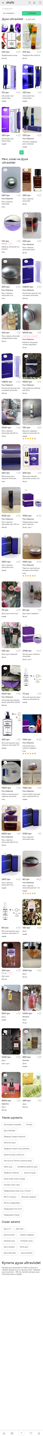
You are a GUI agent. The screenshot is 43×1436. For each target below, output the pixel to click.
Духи (24, 931)
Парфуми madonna (11, 1173)
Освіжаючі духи (26, 1241)
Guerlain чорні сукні (12, 1185)
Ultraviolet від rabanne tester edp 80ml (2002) (11, 701)
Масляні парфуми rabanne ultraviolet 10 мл (30, 432)
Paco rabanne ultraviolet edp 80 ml (10, 432)
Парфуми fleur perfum (31, 55)
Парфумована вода (9, 55)
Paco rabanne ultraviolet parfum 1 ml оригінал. (31, 887)
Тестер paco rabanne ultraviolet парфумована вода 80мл (31, 655)
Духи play (19, 1229)
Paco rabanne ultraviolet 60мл (28, 249)
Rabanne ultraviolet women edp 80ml (29, 343)
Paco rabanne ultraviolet (7, 203)
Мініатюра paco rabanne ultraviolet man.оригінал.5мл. (9, 477)
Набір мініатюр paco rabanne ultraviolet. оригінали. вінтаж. (10, 795)
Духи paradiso (26, 1253)
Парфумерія (8, 9)
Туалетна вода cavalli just (14, 1155)
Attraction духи (10, 1143)
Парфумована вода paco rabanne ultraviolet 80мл (30, 523)
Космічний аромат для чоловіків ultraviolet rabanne (31, 294)
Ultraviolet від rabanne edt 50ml (31, 389)
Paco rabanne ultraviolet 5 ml (7, 294)
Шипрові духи (9, 1241)
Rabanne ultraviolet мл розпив (10, 248)
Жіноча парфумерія (12, 1203)
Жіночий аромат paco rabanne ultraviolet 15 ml (31, 698)
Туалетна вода (30, 1173)
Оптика (29, 1125)
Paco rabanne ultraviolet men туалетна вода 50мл (30, 838)
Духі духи (5, 976)
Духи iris (7, 1229)
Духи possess (9, 1235)
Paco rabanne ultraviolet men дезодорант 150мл (9, 566)
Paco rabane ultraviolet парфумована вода (11, 337)
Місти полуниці (10, 1197)
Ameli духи (24, 1247)
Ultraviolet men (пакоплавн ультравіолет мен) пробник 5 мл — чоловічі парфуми (9, 97)
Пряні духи (8, 1167)
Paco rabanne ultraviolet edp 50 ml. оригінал (10, 841)
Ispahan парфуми (27, 1235)
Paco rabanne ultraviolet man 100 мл (10, 523)
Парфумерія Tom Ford (13, 1209)
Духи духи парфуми (30, 613)
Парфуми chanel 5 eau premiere (17, 1149)
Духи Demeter (9, 1131)
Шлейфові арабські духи (27, 1167)
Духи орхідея (9, 1247)
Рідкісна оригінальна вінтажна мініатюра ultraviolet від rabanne (31, 569)
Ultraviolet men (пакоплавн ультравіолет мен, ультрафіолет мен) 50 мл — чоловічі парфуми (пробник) (31, 97)
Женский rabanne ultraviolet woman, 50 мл (30, 477)
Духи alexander (10, 1253)
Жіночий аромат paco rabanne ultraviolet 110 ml (11, 744)
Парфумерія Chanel (11, 1215)
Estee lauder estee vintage (14, 1179)
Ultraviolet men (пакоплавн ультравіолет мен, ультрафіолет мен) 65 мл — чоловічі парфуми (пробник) (11, 140)
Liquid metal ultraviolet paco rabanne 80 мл (31, 795)
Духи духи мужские (9, 654)
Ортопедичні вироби (12, 1125)
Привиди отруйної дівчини (14, 1137)
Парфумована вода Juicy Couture (17, 1191)
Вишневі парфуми (28, 1197)
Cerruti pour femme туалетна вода (18, 1161)
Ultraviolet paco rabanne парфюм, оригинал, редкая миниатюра (29, 747)
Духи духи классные (10, 613)
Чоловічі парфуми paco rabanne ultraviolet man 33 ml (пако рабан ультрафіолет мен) (30, 143)
